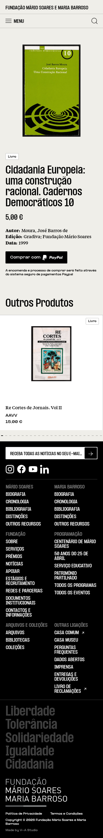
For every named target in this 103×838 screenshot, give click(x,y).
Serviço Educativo (73, 566)
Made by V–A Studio (21, 830)
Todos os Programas (75, 585)
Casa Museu (66, 640)
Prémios (14, 556)
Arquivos (15, 633)
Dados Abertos (69, 660)
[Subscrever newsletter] (91, 453)
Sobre (12, 542)
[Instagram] (9, 469)
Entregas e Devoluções (66, 677)
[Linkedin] (44, 469)
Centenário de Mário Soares (75, 544)
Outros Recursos (23, 524)
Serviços (15, 549)
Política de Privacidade (23, 813)
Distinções (17, 517)
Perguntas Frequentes (66, 650)
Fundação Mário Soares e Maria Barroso (46, 8)
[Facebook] (21, 469)
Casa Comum (66, 633)
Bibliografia (18, 509)
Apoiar (13, 571)
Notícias (14, 564)
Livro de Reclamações (67, 689)
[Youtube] (33, 469)
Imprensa (63, 667)
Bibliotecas (18, 640)
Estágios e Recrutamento (20, 581)
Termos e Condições (66, 813)
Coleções (15, 647)
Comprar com (25, 258)
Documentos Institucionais (20, 601)
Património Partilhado (65, 576)
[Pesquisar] (94, 21)
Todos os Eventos (72, 593)
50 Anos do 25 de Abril (71, 556)
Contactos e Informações (19, 613)
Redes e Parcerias (24, 591)
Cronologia (17, 502)
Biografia (16, 494)
